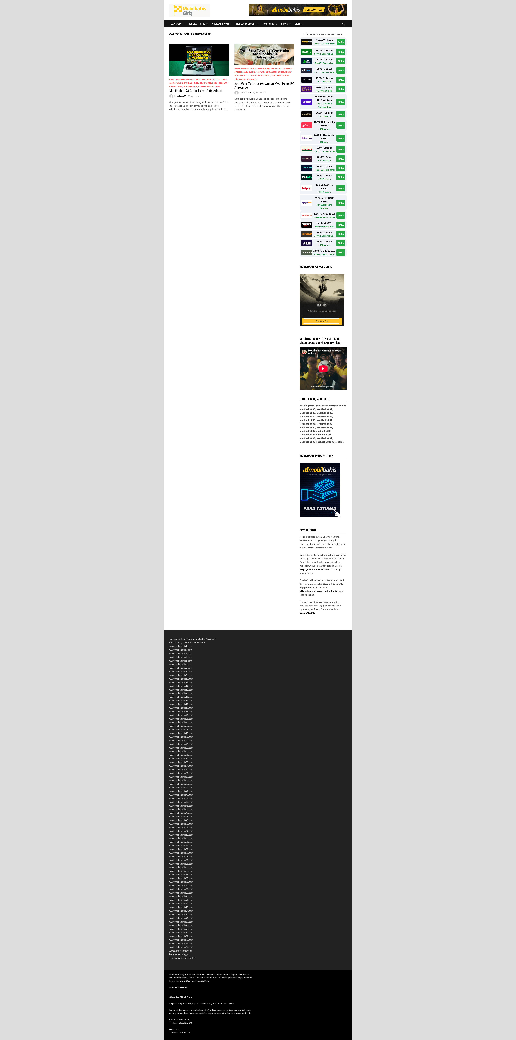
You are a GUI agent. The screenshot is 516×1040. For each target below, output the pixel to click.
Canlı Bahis (195, 79)
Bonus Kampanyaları (179, 79)
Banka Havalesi (241, 68)
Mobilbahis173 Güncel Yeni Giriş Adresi (195, 91)
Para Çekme (203, 86)
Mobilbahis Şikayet (246, 23)
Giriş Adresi (211, 83)
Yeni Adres (215, 86)
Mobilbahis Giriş (196, 23)
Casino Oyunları (184, 83)
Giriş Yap (223, 83)
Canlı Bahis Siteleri (211, 79)
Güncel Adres (175, 86)
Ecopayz (260, 72)
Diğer (297, 23)
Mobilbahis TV (270, 23)
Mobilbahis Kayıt (220, 23)
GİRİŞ (341, 41)
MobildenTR (181, 96)
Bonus (284, 23)
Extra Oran (199, 83)
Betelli (303, 554)
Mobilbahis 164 (241, 75)
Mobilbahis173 (190, 86)
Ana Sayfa (176, 23)
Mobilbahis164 (256, 75)
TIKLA (341, 51)
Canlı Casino (249, 72)
